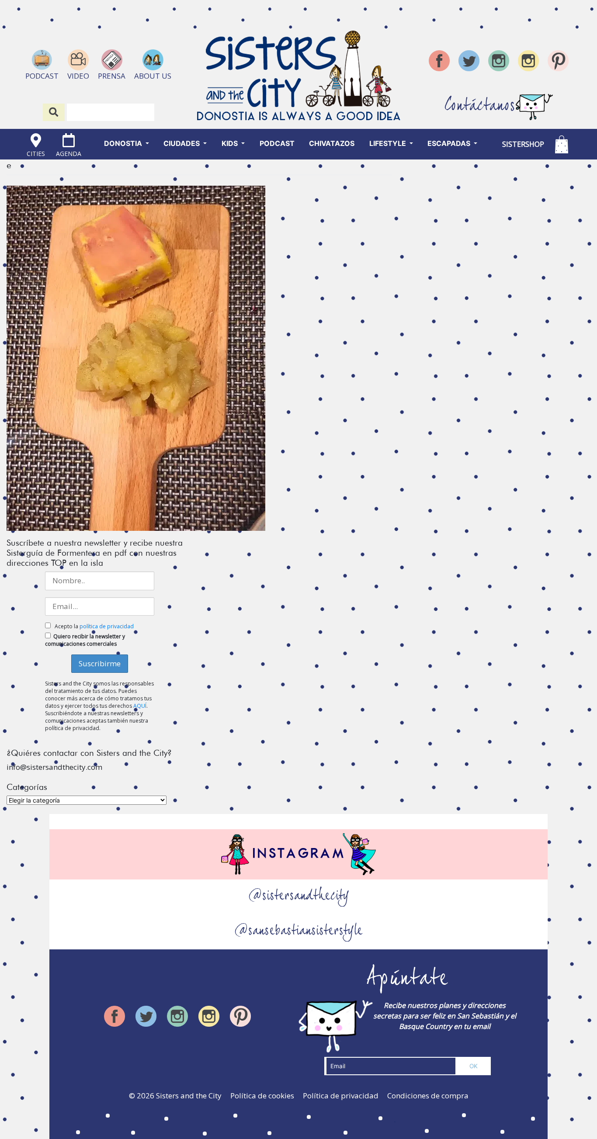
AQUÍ (139, 706)
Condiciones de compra (428, 1096)
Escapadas (449, 143)
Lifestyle (388, 143)
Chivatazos (331, 143)
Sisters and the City (189, 1096)
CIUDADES (182, 143)
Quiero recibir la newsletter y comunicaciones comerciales (85, 640)
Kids (230, 143)
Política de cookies (262, 1096)
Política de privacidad (340, 1096)
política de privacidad (107, 626)
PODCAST (277, 143)
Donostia (124, 143)
